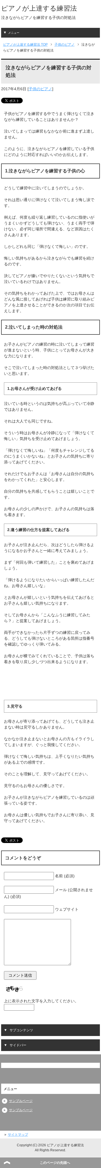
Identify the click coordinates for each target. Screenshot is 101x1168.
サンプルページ (21, 1101)
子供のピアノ (40, 89)
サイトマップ (18, 1135)
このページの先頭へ (55, 1163)
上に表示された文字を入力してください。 (41, 1001)
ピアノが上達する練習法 (39, 8)
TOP (25, 45)
